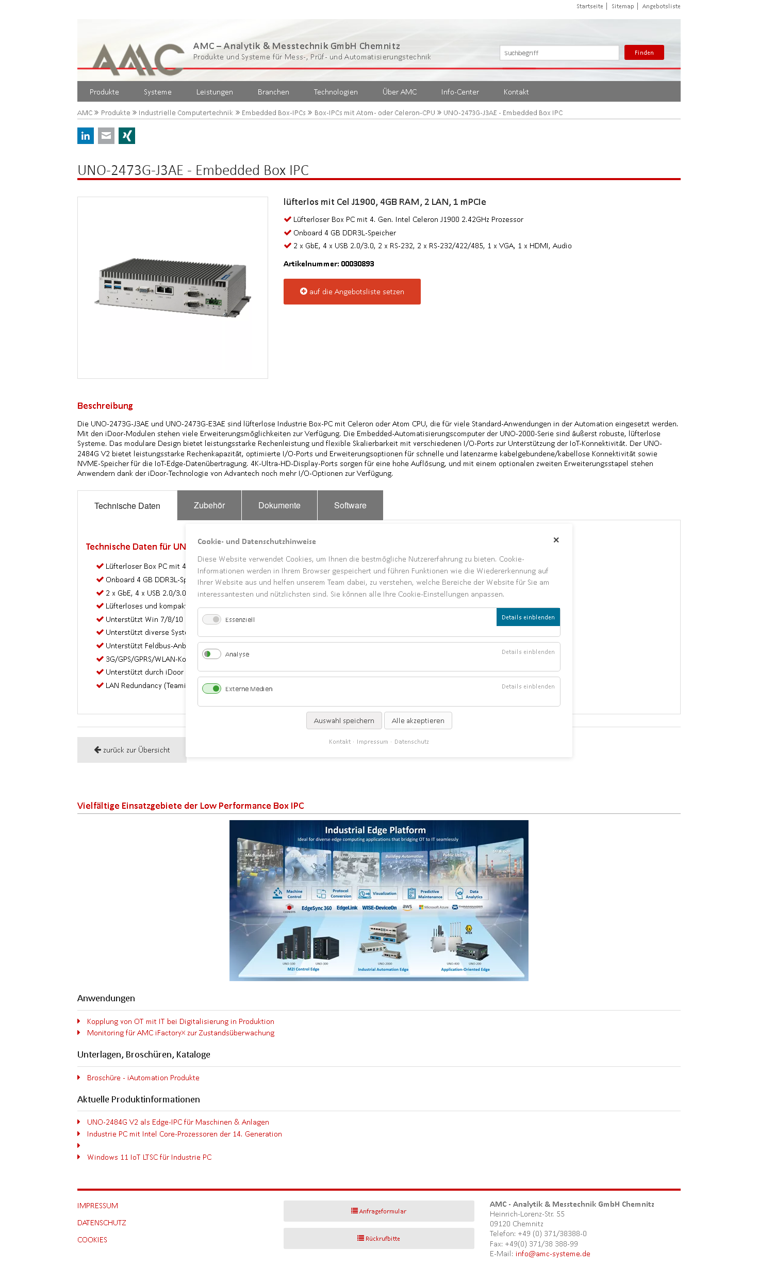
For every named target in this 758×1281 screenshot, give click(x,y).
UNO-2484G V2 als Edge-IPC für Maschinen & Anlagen (178, 1121)
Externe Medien (248, 689)
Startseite (589, 6)
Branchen (273, 91)
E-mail (106, 135)
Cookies (92, 1239)
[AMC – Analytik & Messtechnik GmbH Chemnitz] (139, 50)
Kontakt (516, 91)
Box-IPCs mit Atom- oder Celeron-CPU (375, 113)
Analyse (237, 654)
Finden (644, 52)
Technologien (336, 91)
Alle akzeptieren (418, 720)
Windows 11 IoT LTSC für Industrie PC (149, 1156)
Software (350, 505)
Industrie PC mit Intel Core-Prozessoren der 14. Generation (184, 1133)
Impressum (97, 1205)
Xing (127, 135)
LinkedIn (85, 135)
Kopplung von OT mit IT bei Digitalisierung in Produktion (180, 1021)
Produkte (104, 91)
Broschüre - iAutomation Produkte (143, 1077)
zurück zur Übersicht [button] (136, 749)
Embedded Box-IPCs (274, 113)
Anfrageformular (382, 1211)
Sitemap (623, 6)
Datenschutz (101, 1222)
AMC (84, 113)
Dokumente (279, 505)
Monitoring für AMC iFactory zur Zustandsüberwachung (180, 1032)
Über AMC (400, 91)
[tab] (127, 505)
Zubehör (209, 505)
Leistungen (214, 91)
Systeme (158, 91)
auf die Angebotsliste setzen (356, 291)
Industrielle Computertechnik (186, 113)
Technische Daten (127, 505)
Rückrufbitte (383, 1238)
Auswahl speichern (344, 720)
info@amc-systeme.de (553, 1253)
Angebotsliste (661, 6)
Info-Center (460, 91)
